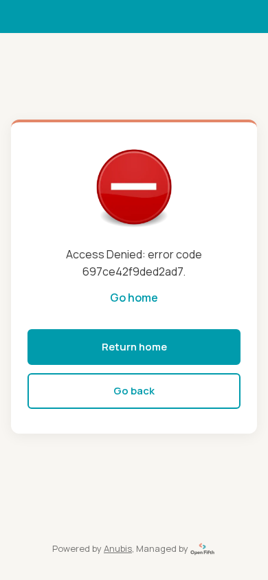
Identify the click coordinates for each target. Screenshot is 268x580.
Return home (134, 346)
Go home (134, 297)
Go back (134, 390)
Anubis (118, 548)
